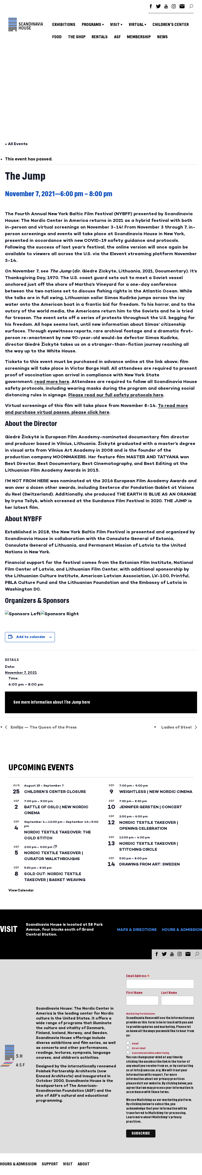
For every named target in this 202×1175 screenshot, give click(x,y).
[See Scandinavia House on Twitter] (158, 7)
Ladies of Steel (176, 727)
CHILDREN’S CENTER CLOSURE (55, 791)
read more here (51, 381)
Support (50, 1164)
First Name (134, 993)
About (84, 1164)
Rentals (100, 37)
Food (57, 37)
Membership (139, 37)
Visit (115, 24)
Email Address (138, 976)
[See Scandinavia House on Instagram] (173, 7)
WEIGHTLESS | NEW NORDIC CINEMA (155, 791)
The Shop (76, 37)
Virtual (136, 24)
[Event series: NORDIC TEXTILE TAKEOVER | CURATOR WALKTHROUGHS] (55, 847)
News (162, 37)
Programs (91, 24)
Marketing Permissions (140, 1013)
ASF (117, 37)
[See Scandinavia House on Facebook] (150, 7)
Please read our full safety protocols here (115, 395)
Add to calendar (30, 637)
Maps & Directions (137, 929)
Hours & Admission (182, 929)
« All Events (16, 143)
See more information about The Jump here (51, 702)
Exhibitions (63, 24)
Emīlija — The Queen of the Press (43, 727)
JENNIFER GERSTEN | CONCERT (150, 807)
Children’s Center (170, 24)
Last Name (169, 993)
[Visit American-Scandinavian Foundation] (12, 1064)
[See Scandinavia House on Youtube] (166, 7)
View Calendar (21, 890)
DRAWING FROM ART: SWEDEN (149, 864)
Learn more (134, 1117)
